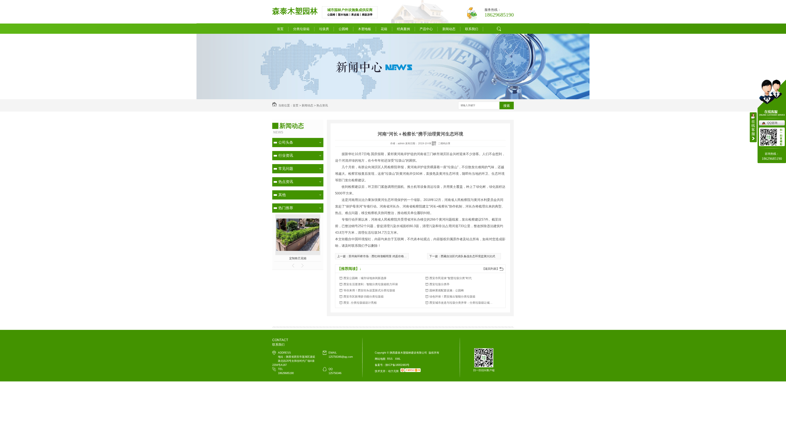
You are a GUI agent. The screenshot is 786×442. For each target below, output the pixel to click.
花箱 (384, 29)
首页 (280, 29)
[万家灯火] (410, 371)
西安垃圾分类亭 (439, 284)
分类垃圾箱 (301, 29)
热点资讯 (322, 105)
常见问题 (285, 169)
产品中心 (426, 29)
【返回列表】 (490, 268)
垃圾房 (324, 29)
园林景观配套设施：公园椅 (446, 290)
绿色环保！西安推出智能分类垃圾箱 (452, 296)
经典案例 (403, 29)
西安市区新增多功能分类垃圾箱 (363, 296)
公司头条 (285, 142)
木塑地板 (364, 29)
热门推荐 (285, 208)
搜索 (500, 44)
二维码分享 (444, 143)
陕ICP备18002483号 (397, 364)
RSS (390, 358)
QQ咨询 (772, 122)
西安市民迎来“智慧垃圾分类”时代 (450, 278)
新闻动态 (448, 29)
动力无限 (393, 371)
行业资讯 (285, 155)
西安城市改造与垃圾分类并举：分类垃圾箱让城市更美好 (462, 302)
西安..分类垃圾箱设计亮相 (360, 302)
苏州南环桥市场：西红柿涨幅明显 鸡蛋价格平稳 (379, 256)
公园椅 (343, 29)
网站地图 (380, 358)
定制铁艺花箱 (297, 258)
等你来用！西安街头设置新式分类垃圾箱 (369, 290)
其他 (282, 195)
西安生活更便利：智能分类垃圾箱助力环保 (370, 284)
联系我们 (471, 29)
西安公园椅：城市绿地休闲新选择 (364, 278)
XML (398, 358)
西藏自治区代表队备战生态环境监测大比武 (468, 256)
